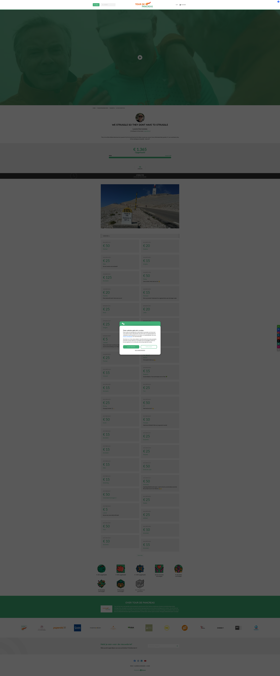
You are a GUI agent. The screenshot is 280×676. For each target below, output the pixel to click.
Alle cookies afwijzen (140, 350)
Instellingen (149, 346)
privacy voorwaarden (127, 336)
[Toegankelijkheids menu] (278, 1)
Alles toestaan (131, 346)
